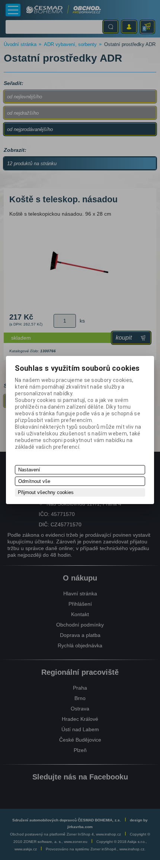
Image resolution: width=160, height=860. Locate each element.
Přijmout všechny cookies (46, 492)
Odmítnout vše (34, 481)
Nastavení (29, 469)
